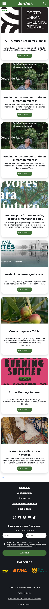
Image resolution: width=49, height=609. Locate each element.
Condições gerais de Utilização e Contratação (23, 544)
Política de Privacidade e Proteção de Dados (26, 545)
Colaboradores (24, 493)
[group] (20, 570)
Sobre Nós (24, 487)
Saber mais (23, 56)
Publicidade (24, 509)
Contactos (24, 498)
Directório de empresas (24, 503)
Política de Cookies (24, 593)
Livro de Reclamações (24, 604)
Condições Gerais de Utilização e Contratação (24, 599)
